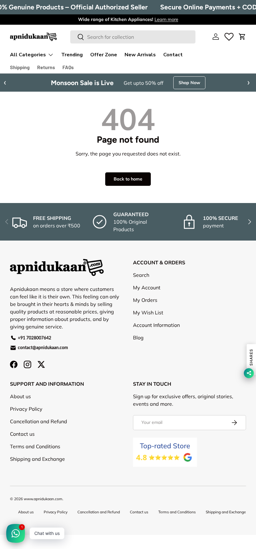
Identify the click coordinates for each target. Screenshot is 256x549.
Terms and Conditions (35, 459)
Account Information (156, 337)
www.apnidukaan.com (43, 511)
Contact (173, 54)
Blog (138, 350)
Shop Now (128, 95)
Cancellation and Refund (38, 434)
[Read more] (229, 36)
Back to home (128, 191)
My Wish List (148, 325)
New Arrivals (140, 54)
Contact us (22, 446)
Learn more (166, 19)
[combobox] (132, 36)
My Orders (145, 312)
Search (141, 287)
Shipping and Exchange (37, 471)
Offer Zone (103, 54)
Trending (72, 54)
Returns (46, 67)
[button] (242, 36)
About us (20, 409)
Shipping (20, 67)
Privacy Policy (26, 421)
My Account (146, 300)
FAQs (68, 67)
